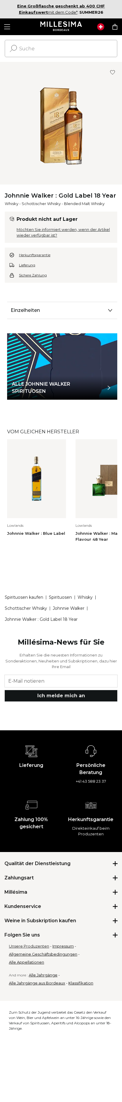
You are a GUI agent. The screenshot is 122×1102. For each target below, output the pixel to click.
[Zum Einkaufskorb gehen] (114, 26)
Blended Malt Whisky (84, 203)
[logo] (61, 26)
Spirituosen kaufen (24, 597)
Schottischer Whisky (41, 203)
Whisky (11, 203)
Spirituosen (60, 597)
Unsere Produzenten (29, 946)
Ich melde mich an (61, 695)
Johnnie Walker (68, 608)
